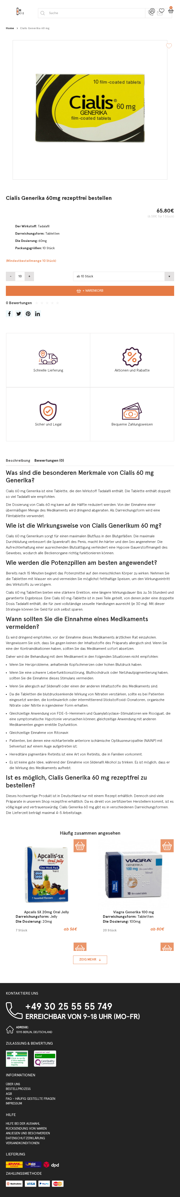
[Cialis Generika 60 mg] (90, 110)
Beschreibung (18, 460)
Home (10, 28)
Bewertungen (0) (49, 460)
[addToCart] (80, 845)
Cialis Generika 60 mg (34, 28)
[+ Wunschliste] (169, 47)
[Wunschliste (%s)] (160, 12)
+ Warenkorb (92, 290)
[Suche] (43, 13)
